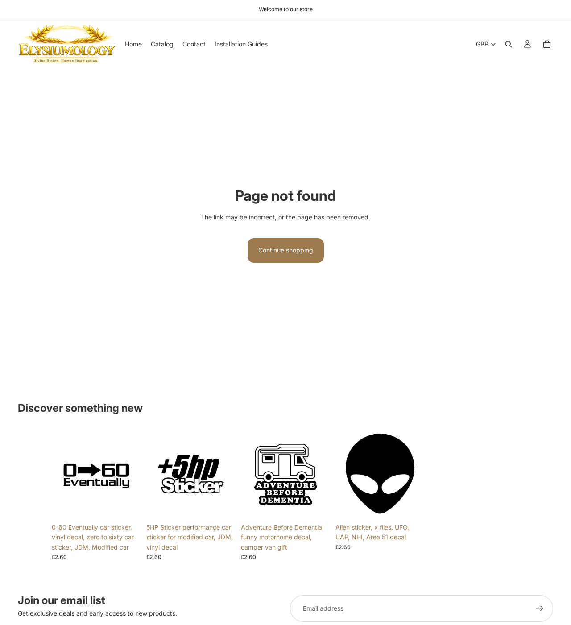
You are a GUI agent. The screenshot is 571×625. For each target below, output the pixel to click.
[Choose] (127, 505)
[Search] (508, 44)
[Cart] (547, 44)
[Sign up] (539, 608)
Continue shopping (285, 250)
